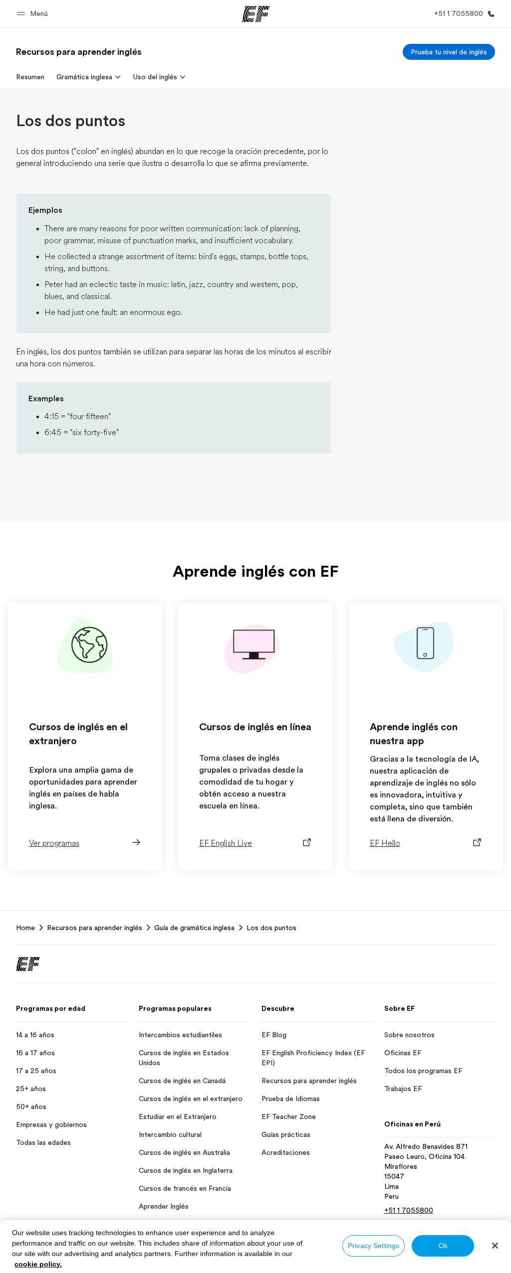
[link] (79, 52)
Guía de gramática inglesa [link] (194, 928)
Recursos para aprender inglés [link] (94, 928)
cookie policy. (38, 1264)
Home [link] (25, 928)
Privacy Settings (373, 1246)
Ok (443, 1246)
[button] (34, 13)
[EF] (255, 14)
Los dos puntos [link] (271, 928)
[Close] (495, 1246)
